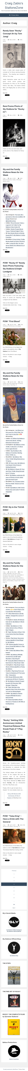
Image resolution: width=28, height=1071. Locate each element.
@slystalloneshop (11, 221)
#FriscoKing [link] (17, 611)
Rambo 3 (5, 579)
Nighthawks (5, 577)
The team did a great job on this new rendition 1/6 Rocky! (15, 217)
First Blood (5, 326)
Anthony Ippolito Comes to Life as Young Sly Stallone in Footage (15, 646)
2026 (21, 39)
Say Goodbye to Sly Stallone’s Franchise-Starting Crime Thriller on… (14, 453)
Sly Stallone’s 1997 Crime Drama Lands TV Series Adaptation (15, 489)
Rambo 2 (21, 577)
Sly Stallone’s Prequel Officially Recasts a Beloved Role (14, 695)
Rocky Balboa (10, 580)
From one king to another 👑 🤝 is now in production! (15, 609)
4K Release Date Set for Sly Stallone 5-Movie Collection (15, 622)
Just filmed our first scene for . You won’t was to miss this (15, 432)
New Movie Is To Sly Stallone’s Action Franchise (15, 235)
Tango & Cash (17, 580)
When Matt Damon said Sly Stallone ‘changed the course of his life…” (15, 615)
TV (16, 384)
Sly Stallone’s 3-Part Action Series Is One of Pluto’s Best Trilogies (14, 628)
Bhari (23, 1069)
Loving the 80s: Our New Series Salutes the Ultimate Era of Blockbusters (15, 245)
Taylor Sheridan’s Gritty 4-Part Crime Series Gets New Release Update (15, 634)
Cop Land (9, 383)
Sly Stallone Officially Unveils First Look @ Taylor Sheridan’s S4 (14, 656)
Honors (4, 384)
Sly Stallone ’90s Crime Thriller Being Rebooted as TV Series (15, 459)
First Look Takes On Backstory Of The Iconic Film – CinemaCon (15, 673)
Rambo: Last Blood (16, 579)
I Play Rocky (11, 576)
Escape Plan (14, 383)
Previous (14, 870)
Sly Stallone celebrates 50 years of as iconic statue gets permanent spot (15, 477)
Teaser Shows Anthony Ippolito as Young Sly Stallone (15, 667)
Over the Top (12, 577)
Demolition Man (6, 574)
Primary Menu (15, 15)
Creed (18, 573)
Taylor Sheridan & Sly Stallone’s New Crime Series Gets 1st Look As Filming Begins (15, 689)
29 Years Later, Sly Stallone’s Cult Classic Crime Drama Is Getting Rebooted (15, 465)
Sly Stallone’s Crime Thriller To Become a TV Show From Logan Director (15, 446)
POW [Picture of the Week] (14, 326)
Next (14, 907)
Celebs (14, 179)
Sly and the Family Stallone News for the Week (13, 172)
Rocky (4, 41)
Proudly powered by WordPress (10, 1069)
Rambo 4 (10, 579)
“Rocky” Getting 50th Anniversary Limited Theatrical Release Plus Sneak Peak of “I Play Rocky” (14, 726)
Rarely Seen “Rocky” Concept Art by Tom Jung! (12, 34)
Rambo (4, 181)
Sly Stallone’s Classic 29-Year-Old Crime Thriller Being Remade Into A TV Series (15, 471)
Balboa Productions (7, 179)
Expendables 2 (20, 574)
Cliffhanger (18, 179)
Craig (4, 39)
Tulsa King (12, 384)
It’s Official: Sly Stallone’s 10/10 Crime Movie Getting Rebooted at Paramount (15, 440)
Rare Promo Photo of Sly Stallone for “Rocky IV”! (13, 109)
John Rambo (17, 576)
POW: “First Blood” (11, 321)
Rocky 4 (5, 116)
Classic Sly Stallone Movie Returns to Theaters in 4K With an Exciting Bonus (15, 701)
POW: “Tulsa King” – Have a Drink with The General (13, 819)
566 (14, 904)
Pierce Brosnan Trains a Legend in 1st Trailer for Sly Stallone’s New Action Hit (15, 225)
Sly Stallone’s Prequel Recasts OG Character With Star (15, 683)
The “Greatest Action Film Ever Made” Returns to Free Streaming (15, 483)
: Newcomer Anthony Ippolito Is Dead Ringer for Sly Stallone (15, 640)
